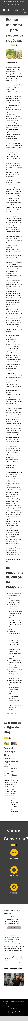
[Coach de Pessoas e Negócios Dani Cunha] (14, 973)
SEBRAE (13, 713)
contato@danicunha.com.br (18, 1)
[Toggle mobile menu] (25, 13)
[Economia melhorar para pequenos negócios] (6, 743)
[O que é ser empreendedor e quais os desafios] (14, 743)
